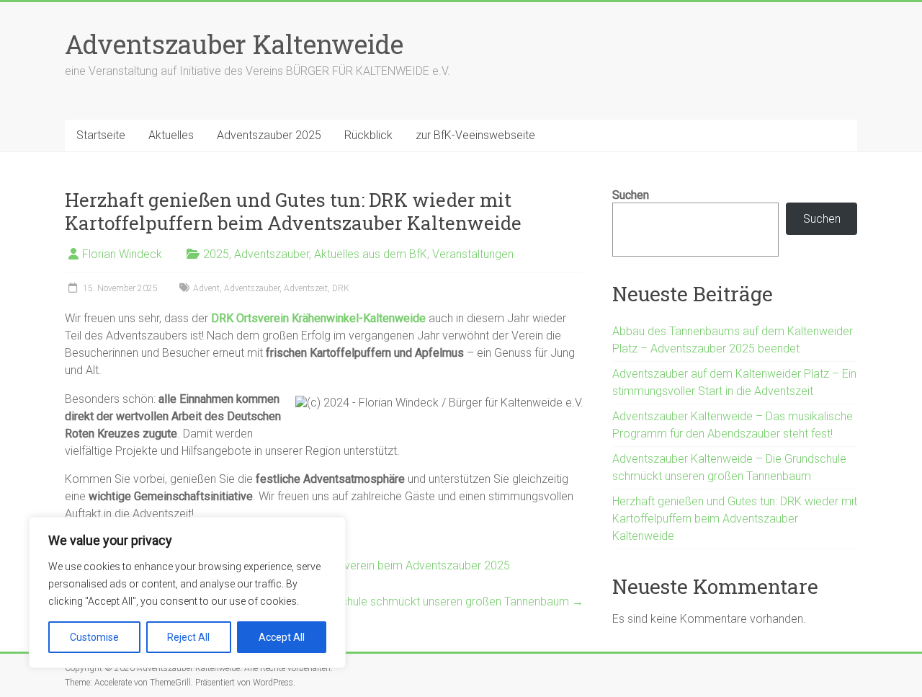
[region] (187, 592)
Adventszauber (271, 254)
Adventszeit (306, 288)
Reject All (188, 637)
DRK (340, 288)
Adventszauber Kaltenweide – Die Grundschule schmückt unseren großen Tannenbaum (358, 601)
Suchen (630, 195)
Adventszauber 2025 (269, 135)
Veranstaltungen (473, 254)
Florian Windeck (122, 254)
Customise (94, 637)
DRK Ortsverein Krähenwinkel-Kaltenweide (318, 318)
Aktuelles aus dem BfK (370, 254)
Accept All (282, 637)
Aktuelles (171, 135)
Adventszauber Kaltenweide (234, 44)
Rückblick (368, 135)
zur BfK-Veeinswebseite (475, 135)
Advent (206, 288)
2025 (216, 254)
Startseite (100, 135)
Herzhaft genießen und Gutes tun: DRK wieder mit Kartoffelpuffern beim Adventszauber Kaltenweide (734, 518)
